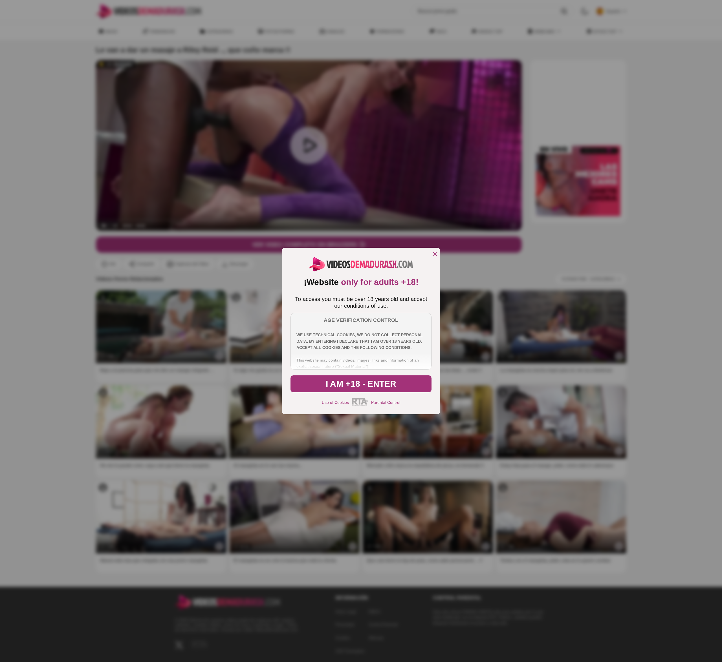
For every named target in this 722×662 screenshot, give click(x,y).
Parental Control (385, 402)
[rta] (360, 405)
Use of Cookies (335, 402)
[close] (435, 254)
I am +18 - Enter (361, 383)
